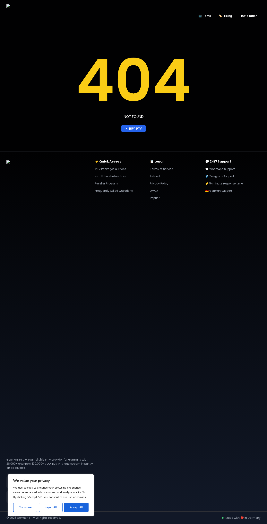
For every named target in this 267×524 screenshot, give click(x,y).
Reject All (51, 507)
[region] (51, 495)
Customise (25, 507)
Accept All (76, 507)
